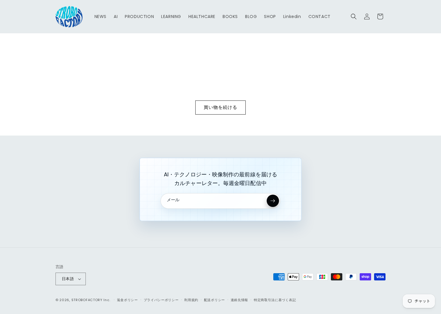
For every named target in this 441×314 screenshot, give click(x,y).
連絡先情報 (239, 300)
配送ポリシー (214, 300)
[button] (353, 16)
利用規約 (191, 300)
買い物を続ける (220, 107)
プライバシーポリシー (161, 300)
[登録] (273, 201)
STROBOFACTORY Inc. (90, 300)
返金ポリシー (127, 300)
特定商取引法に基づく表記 (275, 300)
